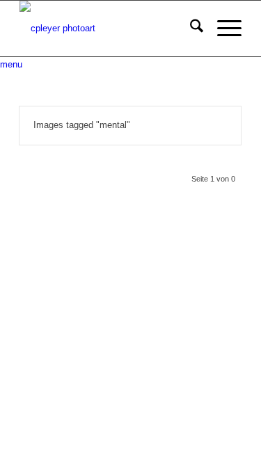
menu (11, 64)
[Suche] (189, 28)
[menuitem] (189, 28)
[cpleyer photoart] (108, 28)
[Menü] (222, 28)
